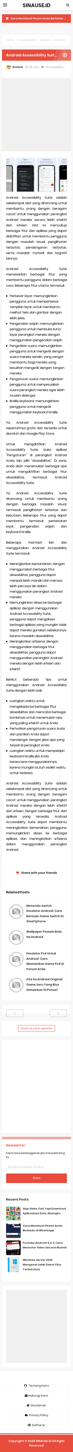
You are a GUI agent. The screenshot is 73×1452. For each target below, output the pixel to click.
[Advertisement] (36, 114)
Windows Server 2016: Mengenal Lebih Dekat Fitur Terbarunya (42, 1264)
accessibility (55, 67)
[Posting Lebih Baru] (14, 1013)
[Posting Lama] (58, 1013)
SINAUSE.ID (44, 1441)
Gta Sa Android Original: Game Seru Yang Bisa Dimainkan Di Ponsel (44, 984)
